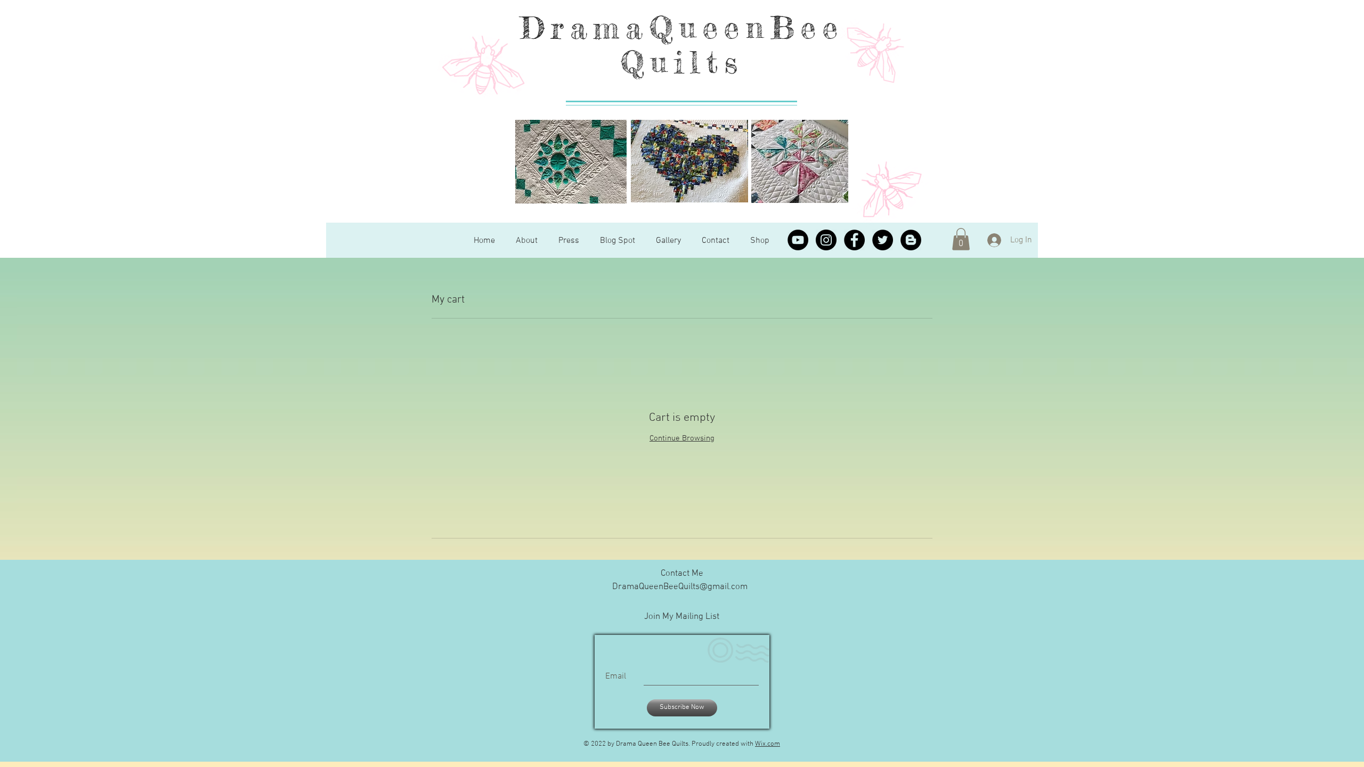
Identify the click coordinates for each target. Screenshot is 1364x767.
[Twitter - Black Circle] (882, 240)
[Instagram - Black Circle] (826, 240)
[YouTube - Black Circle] (797, 240)
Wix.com (767, 744)
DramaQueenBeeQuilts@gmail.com (680, 587)
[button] (961, 239)
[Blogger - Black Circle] (910, 240)
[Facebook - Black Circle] (854, 240)
